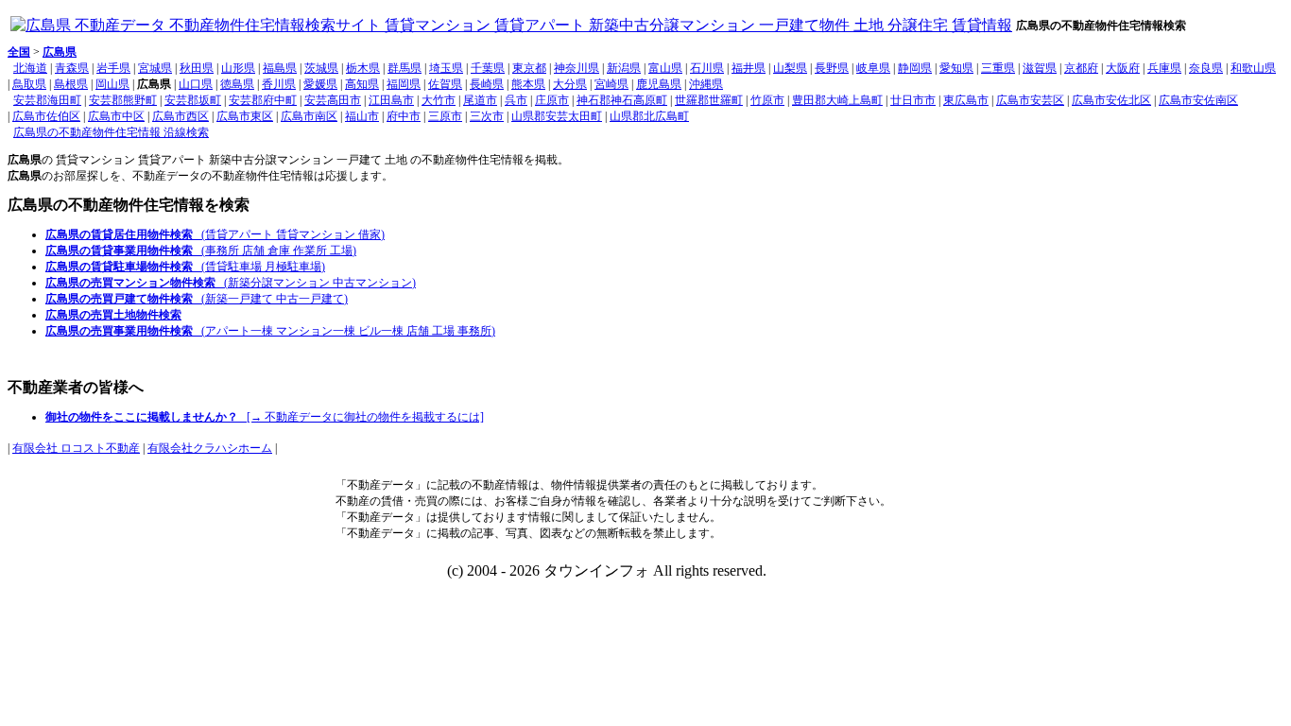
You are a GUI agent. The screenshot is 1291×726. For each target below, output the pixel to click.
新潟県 (624, 68)
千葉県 (488, 68)
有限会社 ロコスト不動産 (76, 448)
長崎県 (487, 84)
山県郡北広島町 (649, 116)
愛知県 (956, 68)
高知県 (362, 84)
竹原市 (767, 100)
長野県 (832, 68)
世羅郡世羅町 (709, 100)
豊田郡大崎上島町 (837, 100)
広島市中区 (116, 116)
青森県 (72, 68)
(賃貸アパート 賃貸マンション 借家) (215, 234)
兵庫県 (1164, 68)
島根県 (71, 84)
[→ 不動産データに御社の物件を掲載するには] (264, 417)
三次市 (487, 116)
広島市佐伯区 (46, 116)
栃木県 (363, 68)
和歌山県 (1253, 68)
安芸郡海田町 (47, 100)
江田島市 (391, 100)
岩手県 (113, 68)
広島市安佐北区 (1111, 100)
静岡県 (915, 68)
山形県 (238, 68)
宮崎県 (611, 84)
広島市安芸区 (1030, 100)
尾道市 (480, 100)
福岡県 (404, 84)
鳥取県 (29, 84)
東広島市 (966, 100)
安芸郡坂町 (192, 100)
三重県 (998, 68)
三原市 (445, 116)
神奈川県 (576, 68)
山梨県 (790, 68)
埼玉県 (446, 68)
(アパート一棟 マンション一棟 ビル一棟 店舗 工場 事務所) (270, 330)
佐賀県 (445, 84)
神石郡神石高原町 (622, 100)
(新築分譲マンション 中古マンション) (230, 282)
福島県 (280, 68)
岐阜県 (873, 68)
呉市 (516, 100)
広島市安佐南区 (1198, 100)
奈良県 (1206, 68)
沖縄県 (706, 84)
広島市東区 (244, 116)
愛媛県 (320, 84)
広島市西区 (180, 116)
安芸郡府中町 (263, 100)
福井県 (749, 68)
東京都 (529, 68)
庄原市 (552, 100)
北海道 (30, 68)
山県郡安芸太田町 (556, 116)
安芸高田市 (332, 100)
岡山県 (112, 84)
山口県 (196, 84)
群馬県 (404, 68)
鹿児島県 (658, 84)
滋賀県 (1040, 68)
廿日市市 (913, 100)
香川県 (279, 84)
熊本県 (528, 84)
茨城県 (321, 68)
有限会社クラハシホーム (209, 448)
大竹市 (439, 100)
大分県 (570, 84)
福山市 (362, 116)
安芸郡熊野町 (123, 100)
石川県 (707, 68)
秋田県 (197, 68)
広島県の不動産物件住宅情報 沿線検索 (111, 132)
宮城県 (155, 68)
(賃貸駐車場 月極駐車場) (185, 266)
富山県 (665, 68)
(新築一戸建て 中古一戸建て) (196, 298)
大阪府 (1123, 68)
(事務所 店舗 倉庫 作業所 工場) (200, 250)
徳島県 (237, 84)
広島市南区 (309, 116)
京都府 (1081, 68)
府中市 (404, 116)
